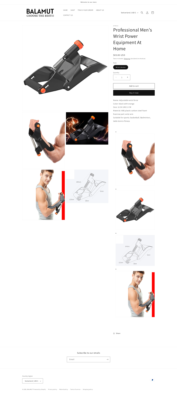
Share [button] (118, 333)
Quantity (116, 72)
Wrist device (121, 67)
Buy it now (134, 93)
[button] (142, 12)
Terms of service (75, 389)
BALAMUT (30, 389)
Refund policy (63, 389)
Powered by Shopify (39, 389)
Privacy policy (52, 389)
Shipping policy (88, 389)
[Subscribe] (107, 359)
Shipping (127, 58)
